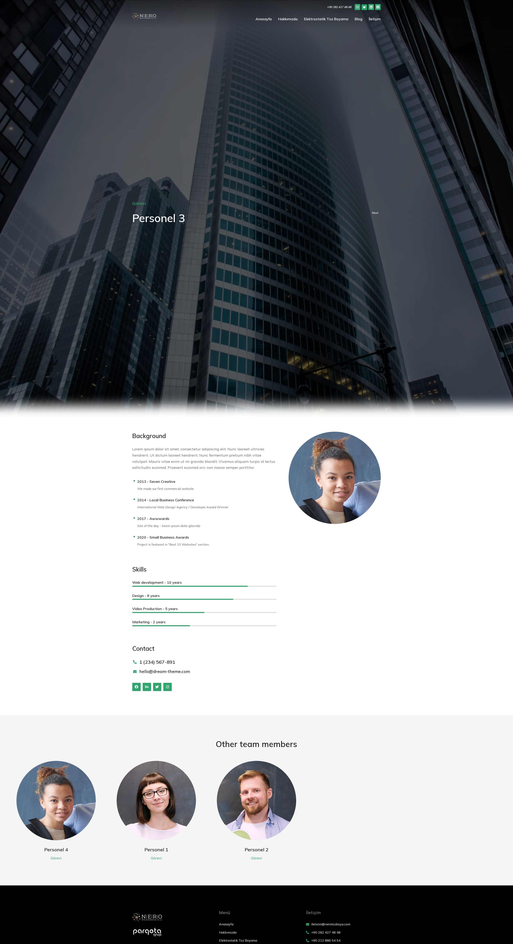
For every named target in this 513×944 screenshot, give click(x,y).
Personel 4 (56, 850)
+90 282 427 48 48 (339, 7)
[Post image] (56, 800)
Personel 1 (156, 850)
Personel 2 (256, 850)
